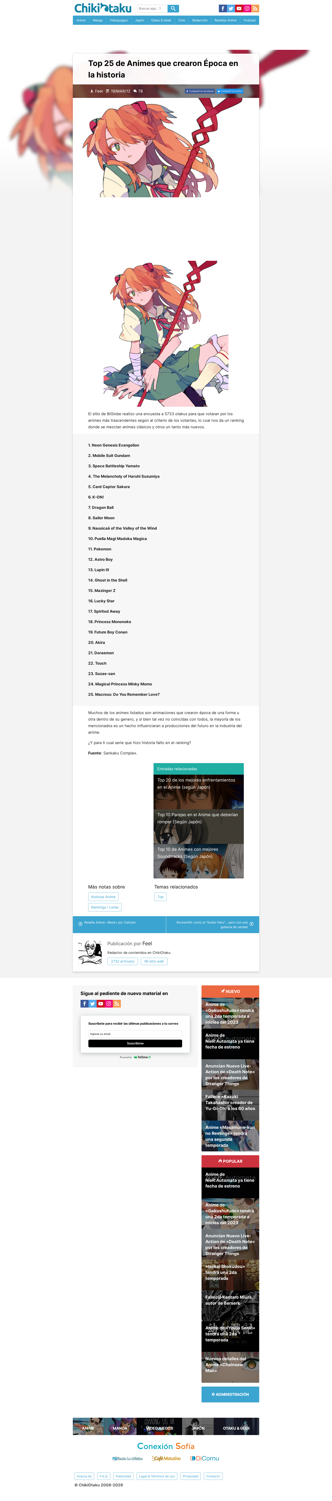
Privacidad (190, 1476)
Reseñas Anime (226, 20)
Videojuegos (119, 20)
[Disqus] (135, 1119)
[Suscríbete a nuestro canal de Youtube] (239, 9)
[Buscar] (173, 9)
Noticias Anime (103, 897)
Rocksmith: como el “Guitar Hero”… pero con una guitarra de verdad (212, 924)
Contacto (213, 1476)
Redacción (200, 20)
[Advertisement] (166, 37)
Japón (139, 20)
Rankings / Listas (105, 907)
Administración (232, 1394)
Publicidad (123, 1476)
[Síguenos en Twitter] (231, 9)
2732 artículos (122, 961)
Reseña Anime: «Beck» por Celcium (110, 922)
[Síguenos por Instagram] (247, 9)
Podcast (250, 20)
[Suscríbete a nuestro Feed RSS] (255, 9)
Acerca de (84, 1476)
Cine (181, 20)
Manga (98, 20)
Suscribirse (135, 1043)
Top (160, 897)
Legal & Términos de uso (157, 1476)
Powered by (126, 1057)
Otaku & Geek (161, 20)
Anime (80, 20)
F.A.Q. (104, 1476)
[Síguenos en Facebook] (223, 9)
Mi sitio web (154, 961)
